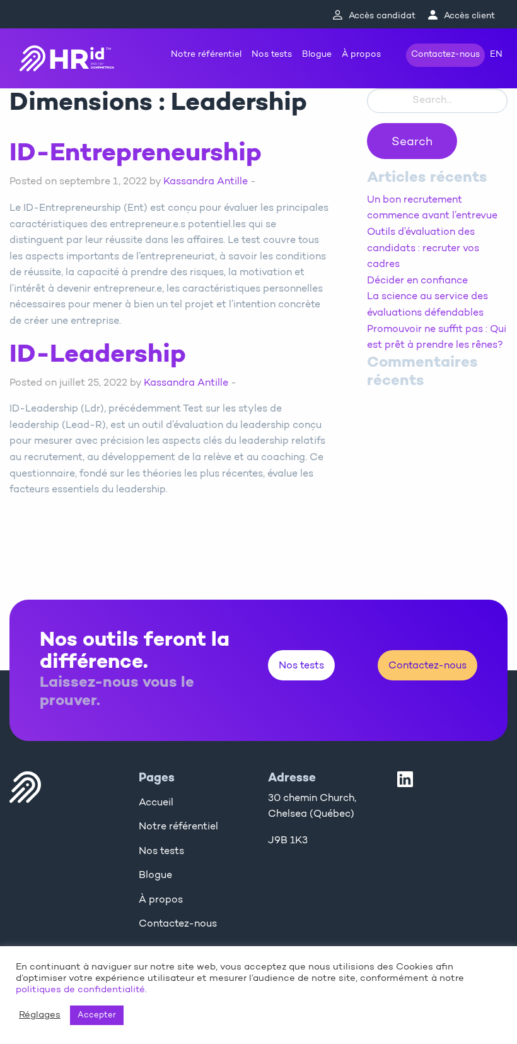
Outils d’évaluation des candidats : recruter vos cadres (423, 248)
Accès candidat (382, 16)
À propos (361, 54)
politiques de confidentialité (80, 990)
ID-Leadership (97, 355)
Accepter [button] (97, 1015)
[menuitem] (206, 55)
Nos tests (272, 54)
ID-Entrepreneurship (135, 154)
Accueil (156, 803)
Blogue (317, 54)
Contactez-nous (445, 54)
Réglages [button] (40, 1015)
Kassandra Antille (205, 182)
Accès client (469, 16)
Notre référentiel (206, 54)
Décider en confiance (417, 281)
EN (496, 54)
